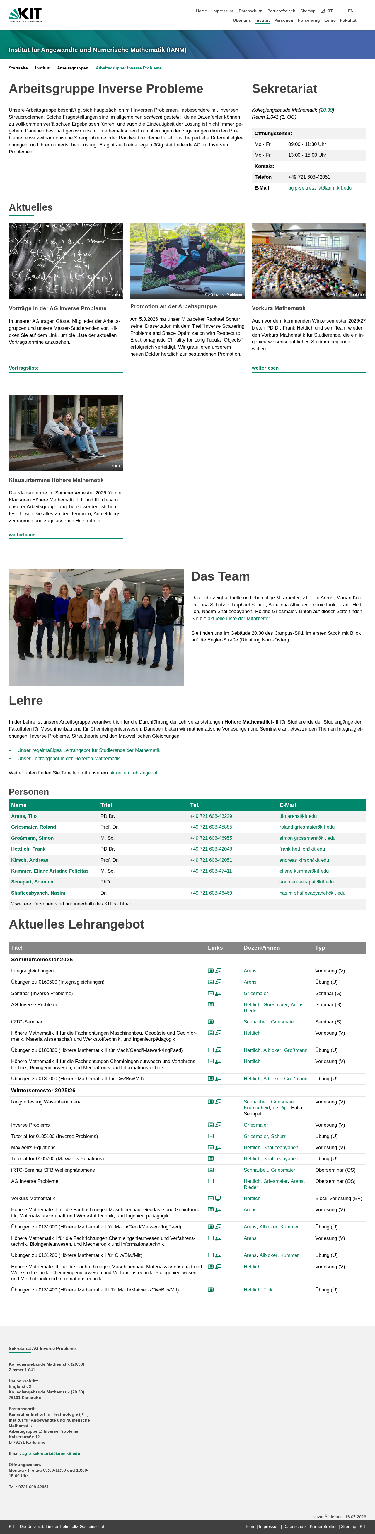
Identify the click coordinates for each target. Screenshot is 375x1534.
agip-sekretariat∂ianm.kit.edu (320, 188)
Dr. (103, 893)
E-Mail (287, 805)
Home (201, 11)
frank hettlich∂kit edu (302, 849)
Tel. (195, 805)
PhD (105, 882)
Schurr (278, 1136)
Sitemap (308, 11)
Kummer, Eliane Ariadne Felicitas (49, 871)
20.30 (327, 110)
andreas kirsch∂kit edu (304, 860)
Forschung (309, 20)
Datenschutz (250, 11)
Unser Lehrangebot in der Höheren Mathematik (69, 758)
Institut (262, 20)
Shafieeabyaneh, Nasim (38, 893)
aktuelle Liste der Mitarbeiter (239, 618)
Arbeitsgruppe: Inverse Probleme (129, 68)
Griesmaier (256, 993)
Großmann (295, 1050)
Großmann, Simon (32, 838)
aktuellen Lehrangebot (133, 773)
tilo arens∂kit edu (298, 816)
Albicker (272, 1050)
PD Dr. (107, 816)
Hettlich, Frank (28, 849)
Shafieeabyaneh (280, 1147)
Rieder (251, 1010)
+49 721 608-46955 (211, 838)
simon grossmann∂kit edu (307, 838)
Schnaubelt (256, 1022)
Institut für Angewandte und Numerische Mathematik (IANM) (98, 49)
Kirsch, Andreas (29, 860)
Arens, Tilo (24, 816)
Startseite (18, 68)
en (351, 11)
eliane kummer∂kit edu (304, 871)
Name (19, 805)
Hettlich (252, 1004)
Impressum (222, 11)
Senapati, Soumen (32, 882)
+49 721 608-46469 (211, 893)
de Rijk (280, 1107)
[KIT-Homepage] (25, 15)
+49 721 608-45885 (211, 827)
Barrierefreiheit (281, 11)
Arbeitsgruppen (72, 68)
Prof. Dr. (109, 827)
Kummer (289, 1227)
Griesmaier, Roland (33, 827)
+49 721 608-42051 (211, 860)
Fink (268, 1290)
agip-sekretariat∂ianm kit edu (51, 1453)
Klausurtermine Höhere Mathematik (56, 480)
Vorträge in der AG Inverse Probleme (58, 308)
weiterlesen (265, 368)
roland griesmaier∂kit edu (307, 827)
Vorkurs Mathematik (279, 308)
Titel (106, 805)
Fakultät (348, 20)
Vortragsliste (24, 368)
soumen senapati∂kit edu (306, 882)
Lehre (330, 20)
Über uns (242, 20)
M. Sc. (107, 838)
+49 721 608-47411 (211, 871)
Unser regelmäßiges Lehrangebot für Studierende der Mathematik (89, 750)
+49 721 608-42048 (211, 849)
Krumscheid (257, 1107)
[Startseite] (364, 20)
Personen (283, 20)
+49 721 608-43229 (211, 816)
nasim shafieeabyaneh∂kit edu (312, 893)
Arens (250, 971)
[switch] (364, 11)
